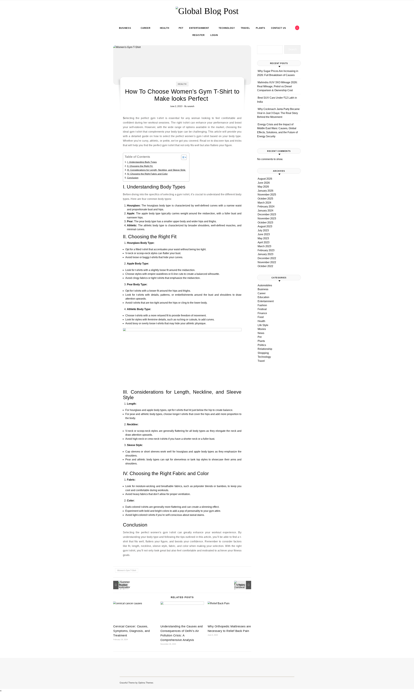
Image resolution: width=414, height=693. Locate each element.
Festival (262, 309)
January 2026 (265, 190)
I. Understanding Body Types (142, 162)
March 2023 (264, 246)
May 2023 (263, 238)
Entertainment (199, 28)
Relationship (265, 349)
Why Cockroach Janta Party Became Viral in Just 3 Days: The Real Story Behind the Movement (278, 113)
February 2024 (266, 206)
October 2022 (265, 266)
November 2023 (267, 218)
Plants (260, 28)
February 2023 (266, 250)
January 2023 (265, 254)
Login (214, 35)
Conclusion (132, 177)
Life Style (263, 325)
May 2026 (263, 186)
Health (164, 28)
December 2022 (267, 258)
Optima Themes (145, 683)
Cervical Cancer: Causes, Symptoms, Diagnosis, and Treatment (131, 631)
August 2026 (265, 178)
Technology (227, 28)
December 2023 (267, 214)
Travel (245, 28)
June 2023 (264, 234)
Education (263, 297)
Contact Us (278, 28)
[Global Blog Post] (207, 11)
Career (145, 28)
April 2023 (263, 242)
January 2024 (265, 210)
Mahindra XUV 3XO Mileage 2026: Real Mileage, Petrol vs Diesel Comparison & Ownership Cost (277, 86)
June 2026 (264, 182)
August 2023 (265, 226)
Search (292, 49)
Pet (181, 28)
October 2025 (265, 198)
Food (261, 317)
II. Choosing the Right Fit (140, 166)
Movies (262, 329)
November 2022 (267, 262)
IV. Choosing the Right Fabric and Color (147, 173)
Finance (262, 313)
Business (125, 28)
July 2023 (263, 230)
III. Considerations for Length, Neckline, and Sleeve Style (156, 170)
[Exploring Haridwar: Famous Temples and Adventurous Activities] (244, 585)
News (261, 333)
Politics (262, 345)
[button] (0, 690)
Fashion (262, 305)
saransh (190, 106)
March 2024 (264, 202)
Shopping (263, 353)
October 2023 (265, 222)
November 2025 (267, 194)
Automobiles (265, 285)
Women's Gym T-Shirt (126, 570)
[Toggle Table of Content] (182, 157)
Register (198, 35)
